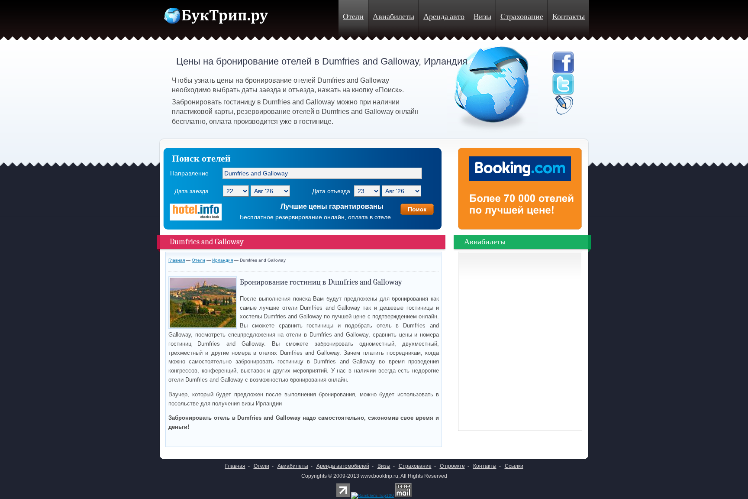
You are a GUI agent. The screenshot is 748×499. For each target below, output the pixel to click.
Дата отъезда (331, 191)
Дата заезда (191, 191)
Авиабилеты (393, 16)
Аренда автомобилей (342, 466)
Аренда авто (443, 16)
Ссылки (514, 466)
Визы (482, 16)
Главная (176, 260)
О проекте (452, 466)
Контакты (568, 16)
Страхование (521, 16)
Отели (353, 16)
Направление (189, 173)
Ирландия (222, 260)
